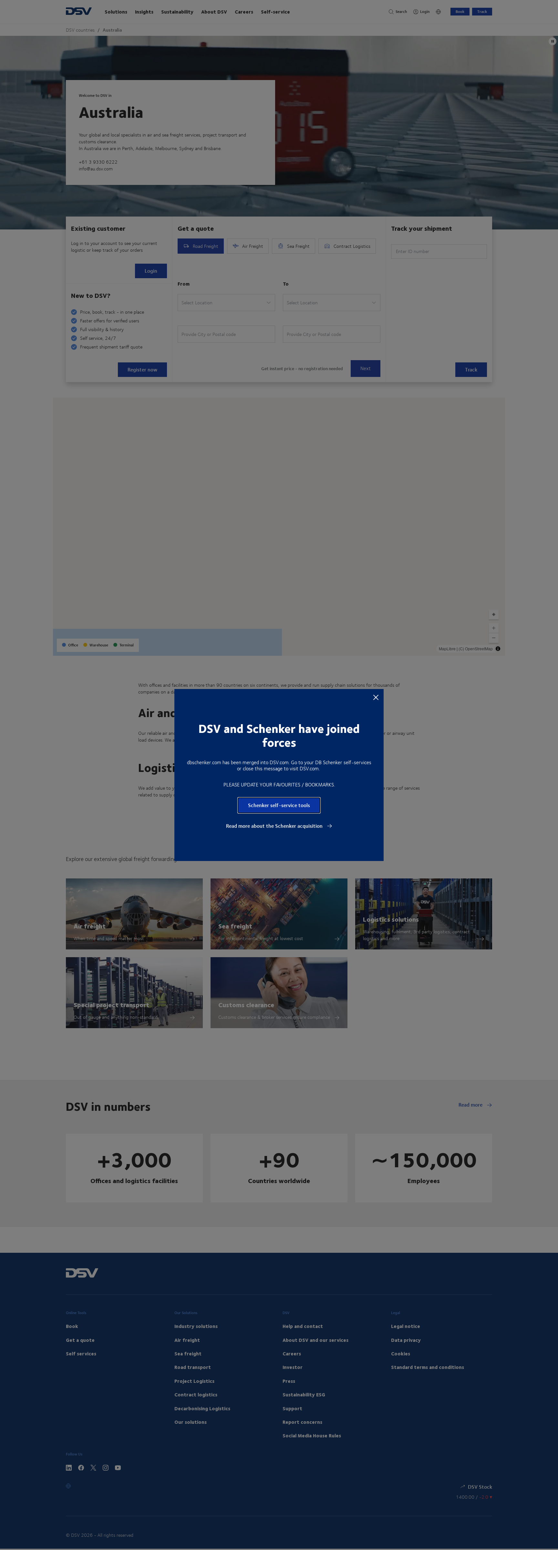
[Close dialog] (376, 697)
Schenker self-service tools (279, 805)
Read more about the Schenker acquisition (275, 826)
